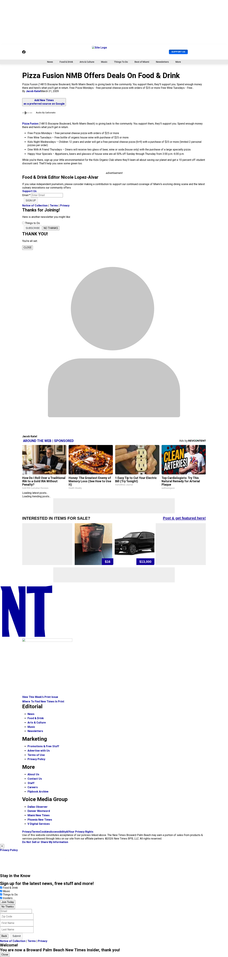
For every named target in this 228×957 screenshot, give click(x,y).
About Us (33, 774)
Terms (54, 205)
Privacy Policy (36, 759)
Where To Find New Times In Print (43, 701)
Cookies (45, 831)
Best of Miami (142, 62)
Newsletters (162, 62)
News (50, 62)
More (178, 62)
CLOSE (28, 247)
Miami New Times (39, 815)
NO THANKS (51, 228)
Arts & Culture (87, 62)
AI (67, 831)
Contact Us (35, 778)
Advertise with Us (39, 750)
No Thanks (7, 906)
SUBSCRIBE (33, 228)
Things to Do (10, 894)
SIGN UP (31, 200)
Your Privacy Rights (81, 831)
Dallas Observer (38, 806)
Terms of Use (36, 755)
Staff (31, 783)
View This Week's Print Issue (40, 697)
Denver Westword (39, 811)
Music (104, 62)
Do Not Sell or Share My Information (45, 842)
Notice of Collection (35, 205)
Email (26, 195)
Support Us (178, 51)
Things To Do (121, 62)
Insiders (8, 898)
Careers (33, 787)
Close (4, 954)
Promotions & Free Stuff (43, 746)
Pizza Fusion (30, 123)
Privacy (64, 205)
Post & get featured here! (184, 518)
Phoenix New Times (40, 819)
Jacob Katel (33, 91)
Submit (17, 936)
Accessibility (58, 831)
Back (4, 936)
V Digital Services (39, 823)
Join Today (7, 902)
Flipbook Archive (38, 791)
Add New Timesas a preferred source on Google (44, 102)
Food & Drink (66, 62)
